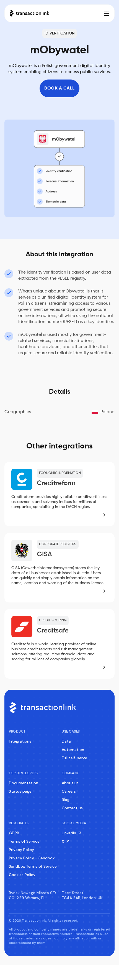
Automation (73, 749)
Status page (20, 791)
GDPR (14, 832)
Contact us (72, 807)
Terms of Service (24, 841)
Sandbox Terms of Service (33, 866)
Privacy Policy (21, 849)
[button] (105, 13)
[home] (29, 13)
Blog (65, 799)
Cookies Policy (22, 874)
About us (70, 782)
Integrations (20, 741)
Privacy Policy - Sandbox (32, 857)
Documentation (23, 782)
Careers (69, 791)
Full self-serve (74, 757)
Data (66, 741)
